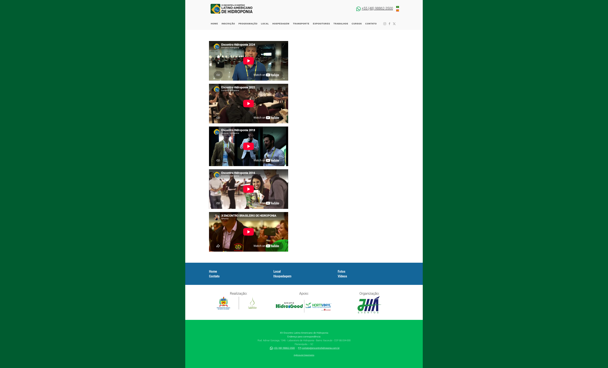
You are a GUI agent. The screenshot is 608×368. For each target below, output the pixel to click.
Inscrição (228, 23)
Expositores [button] (321, 23)
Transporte (301, 23)
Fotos (341, 271)
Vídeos (342, 276)
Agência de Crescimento (304, 355)
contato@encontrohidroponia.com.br (321, 348)
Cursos (357, 23)
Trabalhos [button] (340, 23)
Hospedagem (280, 23)
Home (214, 23)
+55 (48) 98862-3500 (377, 8)
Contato (371, 23)
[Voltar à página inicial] (231, 8)
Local (265, 23)
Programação (247, 23)
